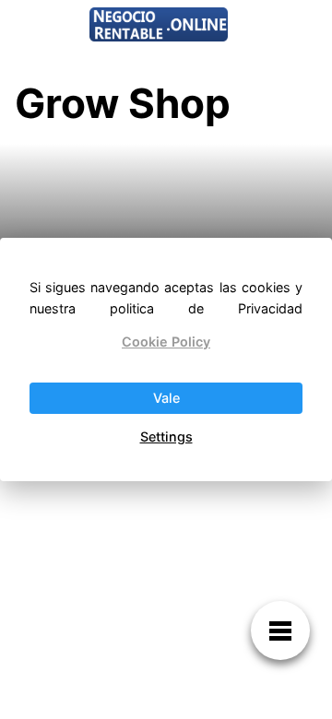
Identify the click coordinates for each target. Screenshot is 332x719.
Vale (166, 398)
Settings (166, 436)
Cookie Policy (166, 341)
